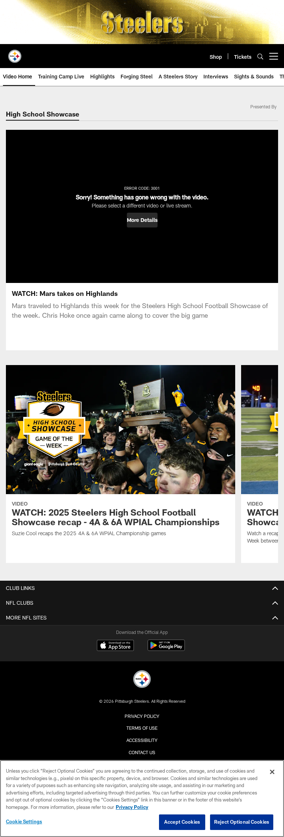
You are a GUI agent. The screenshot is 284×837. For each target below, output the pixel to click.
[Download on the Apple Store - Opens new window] (115, 646)
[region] (142, 798)
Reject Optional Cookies (241, 822)
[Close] (272, 772)
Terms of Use (142, 727)
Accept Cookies (182, 822)
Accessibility (142, 740)
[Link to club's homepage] (15, 53)
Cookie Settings (24, 821)
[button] (142, 220)
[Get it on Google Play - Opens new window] (166, 649)
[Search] (260, 56)
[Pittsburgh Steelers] (142, 680)
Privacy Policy (142, 716)
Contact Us (142, 752)
